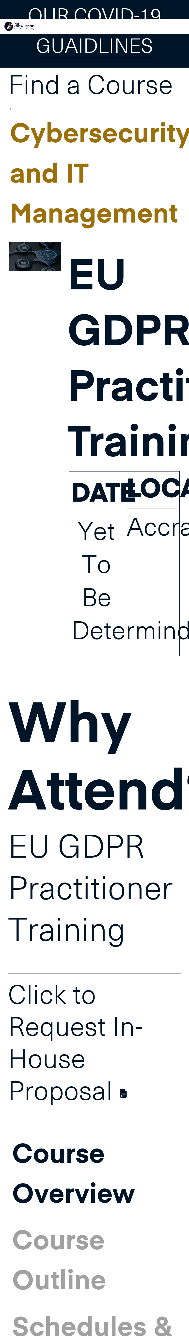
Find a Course (90, 86)
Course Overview (73, 1171)
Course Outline (59, 1258)
